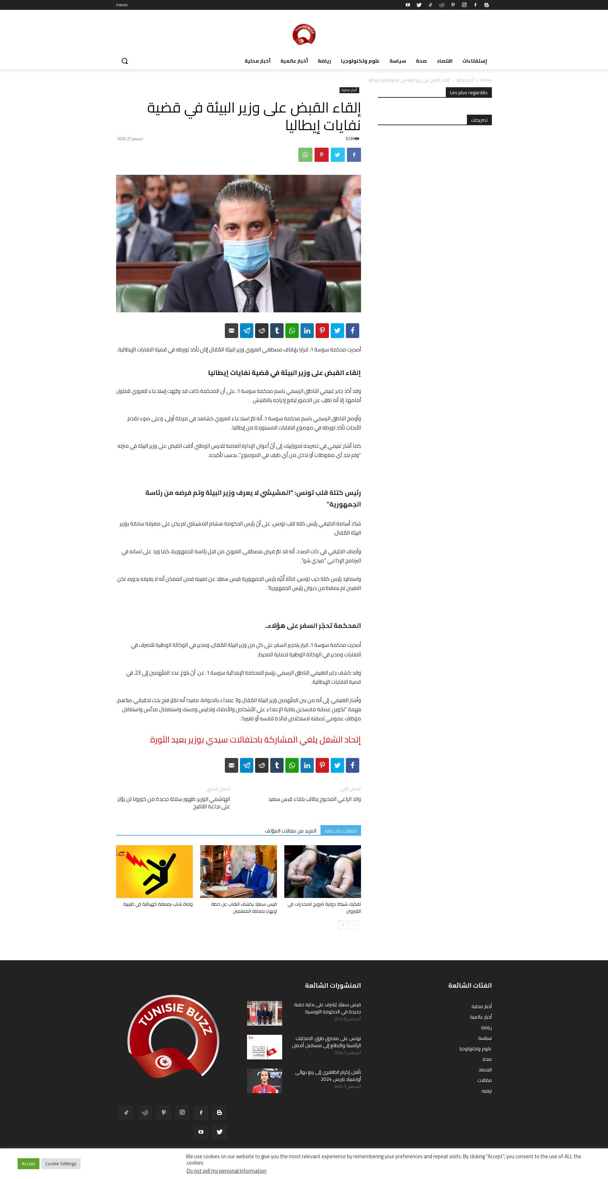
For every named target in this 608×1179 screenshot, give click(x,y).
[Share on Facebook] (352, 330)
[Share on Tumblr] (277, 330)
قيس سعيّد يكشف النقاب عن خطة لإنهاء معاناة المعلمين (244, 907)
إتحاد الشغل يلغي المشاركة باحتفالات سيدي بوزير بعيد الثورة (255, 739)
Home (486, 80)
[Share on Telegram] (246, 330)
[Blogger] (486, 5)
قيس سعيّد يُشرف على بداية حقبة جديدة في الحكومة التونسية (327, 1008)
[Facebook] (475, 5)
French (122, 4)
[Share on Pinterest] (322, 330)
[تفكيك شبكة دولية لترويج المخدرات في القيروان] (322, 871)
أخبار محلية (465, 80)
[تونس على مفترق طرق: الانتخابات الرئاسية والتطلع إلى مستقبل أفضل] (264, 1047)
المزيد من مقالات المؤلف (290, 830)
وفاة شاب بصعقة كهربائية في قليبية (158, 904)
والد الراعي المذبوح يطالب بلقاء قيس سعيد (314, 799)
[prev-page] (354, 924)
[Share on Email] (231, 330)
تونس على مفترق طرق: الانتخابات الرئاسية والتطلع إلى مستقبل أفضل (326, 1042)
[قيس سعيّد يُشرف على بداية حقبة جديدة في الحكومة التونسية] (264, 1013)
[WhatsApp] (305, 155)
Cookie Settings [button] (60, 1163)
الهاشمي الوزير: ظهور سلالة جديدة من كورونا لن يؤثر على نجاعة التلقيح (174, 802)
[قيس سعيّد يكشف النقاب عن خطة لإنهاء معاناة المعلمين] (238, 871)
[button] (124, 60)
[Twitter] (419, 5)
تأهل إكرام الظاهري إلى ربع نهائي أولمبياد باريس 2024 (328, 1076)
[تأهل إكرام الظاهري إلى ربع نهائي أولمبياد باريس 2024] (264, 1081)
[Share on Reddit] (261, 330)
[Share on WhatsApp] (292, 330)
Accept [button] (28, 1163)
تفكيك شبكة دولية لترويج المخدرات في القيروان (324, 907)
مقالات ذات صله (341, 830)
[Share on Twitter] (337, 330)
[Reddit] (441, 5)
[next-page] (342, 924)
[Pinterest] (453, 5)
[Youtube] (408, 5)
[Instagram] (464, 5)
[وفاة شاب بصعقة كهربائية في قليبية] (154, 871)
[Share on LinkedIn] (307, 330)
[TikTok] (430, 5)
